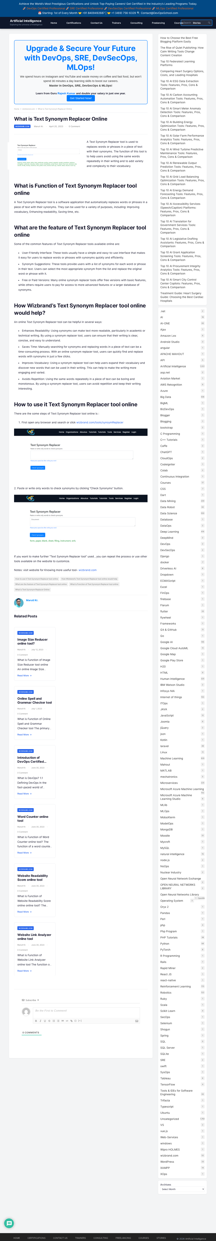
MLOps (164, 811)
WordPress (167, 1161)
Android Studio (169, 341)
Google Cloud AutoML (174, 648)
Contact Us (60, 1238)
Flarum (164, 605)
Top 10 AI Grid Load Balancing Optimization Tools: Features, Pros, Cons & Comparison (182, 180)
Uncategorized (169, 1119)
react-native (168, 980)
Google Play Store (171, 660)
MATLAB (166, 770)
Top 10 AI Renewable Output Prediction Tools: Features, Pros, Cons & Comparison (180, 166)
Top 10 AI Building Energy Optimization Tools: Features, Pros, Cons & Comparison (182, 125)
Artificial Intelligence (25, 21)
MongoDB (166, 829)
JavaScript (167, 715)
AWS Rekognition (171, 384)
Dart (163, 495)
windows (166, 1143)
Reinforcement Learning (175, 986)
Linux (163, 752)
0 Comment (74, 126)
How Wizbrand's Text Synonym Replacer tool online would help (89, 579)
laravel (164, 746)
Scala (163, 1005)
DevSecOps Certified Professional (129, 8)
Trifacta (165, 1100)
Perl (162, 919)
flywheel (165, 617)
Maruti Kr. (38, 126)
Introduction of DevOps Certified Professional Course (32, 761)
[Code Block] (67, 1021)
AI (161, 317)
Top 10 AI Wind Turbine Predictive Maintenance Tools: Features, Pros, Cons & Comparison (181, 153)
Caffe (163, 446)
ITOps (164, 703)
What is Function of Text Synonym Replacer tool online (94, 584)
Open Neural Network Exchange (180, 878)
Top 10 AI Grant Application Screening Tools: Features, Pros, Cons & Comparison (180, 256)
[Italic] (40, 1021)
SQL (163, 1041)
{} (75, 1020)
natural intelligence (172, 854)
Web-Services (169, 1137)
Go (162, 635)
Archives (165, 1184)
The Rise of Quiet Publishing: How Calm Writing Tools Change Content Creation (182, 51)
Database (166, 519)
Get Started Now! (81, 98)
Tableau (165, 1078)
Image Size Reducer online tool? (32, 641)
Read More (24, 675)
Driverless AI (168, 568)
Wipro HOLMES (170, 1149)
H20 (163, 666)
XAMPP (165, 1167)
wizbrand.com (28, 109)
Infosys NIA (167, 691)
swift (163, 1066)
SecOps (165, 1017)
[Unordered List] (58, 1021)
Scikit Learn (167, 1011)
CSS (163, 488)
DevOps (165, 544)
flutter (164, 611)
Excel (163, 587)
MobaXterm (167, 817)
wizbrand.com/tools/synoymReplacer (99, 422)
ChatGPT (166, 452)
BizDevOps (167, 409)
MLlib (163, 805)
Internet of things (171, 697)
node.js (165, 860)
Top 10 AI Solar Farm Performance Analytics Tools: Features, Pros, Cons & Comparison (182, 139)
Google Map (168, 654)
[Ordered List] (54, 1021)
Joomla (165, 721)
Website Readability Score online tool (32, 878)
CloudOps (166, 458)
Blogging (165, 421)
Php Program (168, 931)
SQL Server (167, 1047)
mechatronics (168, 776)
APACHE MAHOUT (172, 354)
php (162, 925)
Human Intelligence (172, 678)
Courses (165, 482)
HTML (164, 672)
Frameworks (168, 623)
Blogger (165, 415)
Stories (161, 1238)
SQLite (164, 1053)
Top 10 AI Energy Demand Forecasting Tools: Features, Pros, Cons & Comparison (181, 194)
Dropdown (166, 574)
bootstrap (166, 427)
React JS (166, 974)
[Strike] (49, 1021)
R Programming (170, 955)
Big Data (165, 397)
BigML (164, 403)
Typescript (166, 1106)
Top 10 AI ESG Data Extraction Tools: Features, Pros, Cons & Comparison (179, 85)
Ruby (163, 998)
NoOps (164, 866)
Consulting (100, 1238)
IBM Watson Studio (172, 684)
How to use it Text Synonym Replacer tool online (36, 579)
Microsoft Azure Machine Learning (182, 789)
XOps (163, 1174)
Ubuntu (165, 1112)
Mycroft (165, 841)
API (162, 360)
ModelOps (166, 823)
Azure (164, 390)
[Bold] (36, 1021)
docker (164, 562)
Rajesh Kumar (66, 93)
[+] (80, 1020)
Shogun (165, 1029)
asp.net (165, 372)
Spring (164, 1035)
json (163, 734)
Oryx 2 (164, 906)
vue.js (164, 1131)
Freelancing (123, 1238)
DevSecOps (167, 550)
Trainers (80, 1238)
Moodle (165, 835)
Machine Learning (171, 758)
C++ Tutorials (168, 439)
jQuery (164, 727)
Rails (163, 962)
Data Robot (167, 507)
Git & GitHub (168, 629)
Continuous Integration (174, 476)
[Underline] (45, 1021)
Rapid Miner (168, 968)
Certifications (37, 1238)
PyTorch (165, 949)
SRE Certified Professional (86, 8)
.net (162, 311)
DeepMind (166, 537)
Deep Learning (169, 531)
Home (16, 109)
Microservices (169, 782)
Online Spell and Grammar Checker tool (34, 700)
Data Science (168, 513)
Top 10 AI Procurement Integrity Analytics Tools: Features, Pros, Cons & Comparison (180, 269)
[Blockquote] (62, 1021)
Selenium (166, 1023)
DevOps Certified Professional (46, 8)
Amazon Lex (168, 335)
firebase (165, 599)
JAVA (163, 709)
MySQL (165, 848)
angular (165, 347)
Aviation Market (170, 378)
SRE (162, 1060)
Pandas (165, 913)
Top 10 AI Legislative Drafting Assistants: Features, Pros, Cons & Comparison (182, 242)
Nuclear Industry (170, 872)
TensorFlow (167, 1084)
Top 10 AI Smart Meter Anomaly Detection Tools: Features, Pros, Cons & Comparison (180, 112)
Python (164, 943)
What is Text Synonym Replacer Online (32, 589)
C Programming (170, 433)
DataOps (165, 525)
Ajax (163, 329)
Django (164, 556)
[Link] (71, 1021)
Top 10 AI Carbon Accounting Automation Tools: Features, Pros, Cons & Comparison (181, 98)
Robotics (165, 992)
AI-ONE (165, 323)
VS (162, 1125)
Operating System (171, 900)
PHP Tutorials (169, 937)
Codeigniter (167, 464)
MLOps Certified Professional (174, 8)
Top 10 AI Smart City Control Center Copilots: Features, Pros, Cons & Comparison (180, 283)
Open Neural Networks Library (179, 894)
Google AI (166, 642)
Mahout (165, 764)
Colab (164, 470)
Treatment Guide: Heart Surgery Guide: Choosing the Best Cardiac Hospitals (181, 297)
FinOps (164, 593)
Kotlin (163, 740)
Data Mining (168, 501)
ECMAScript (167, 580)
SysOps (165, 1072)
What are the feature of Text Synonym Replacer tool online (41, 584)
